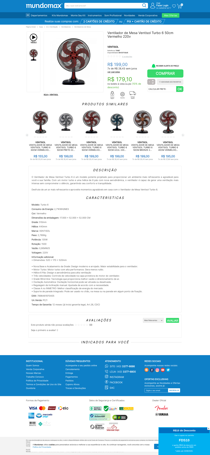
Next (183, 135)
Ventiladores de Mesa (82, 27)
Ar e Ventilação (52, 27)
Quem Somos (32, 365)
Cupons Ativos (72, 384)
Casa (41, 27)
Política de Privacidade (37, 380)
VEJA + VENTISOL (51, 95)
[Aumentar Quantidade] (153, 80)
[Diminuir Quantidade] (153, 83)
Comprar (165, 73)
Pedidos (70, 380)
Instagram (117, 377)
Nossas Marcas (33, 373)
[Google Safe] (111, 409)
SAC (112, 387)
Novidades (129, 15)
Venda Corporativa (147, 15)
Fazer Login (162, 5)
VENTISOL (113, 46)
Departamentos (39, 15)
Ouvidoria (30, 388)
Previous (27, 135)
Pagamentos (72, 377)
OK (180, 89)
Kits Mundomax (60, 15)
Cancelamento (73, 369)
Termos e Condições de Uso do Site (43, 384)
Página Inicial (31, 27)
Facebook (116, 382)
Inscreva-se (174, 390)
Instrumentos (95, 15)
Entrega (69, 373)
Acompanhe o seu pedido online (81, 365)
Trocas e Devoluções (76, 388)
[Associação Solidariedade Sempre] (113, 427)
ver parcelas (113, 72)
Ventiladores (66, 27)
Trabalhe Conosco (35, 377)
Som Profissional (113, 15)
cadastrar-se (164, 8)
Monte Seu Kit (78, 15)
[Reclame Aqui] (100, 417)
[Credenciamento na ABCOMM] (127, 409)
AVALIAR (172, 320)
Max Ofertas (170, 15)
